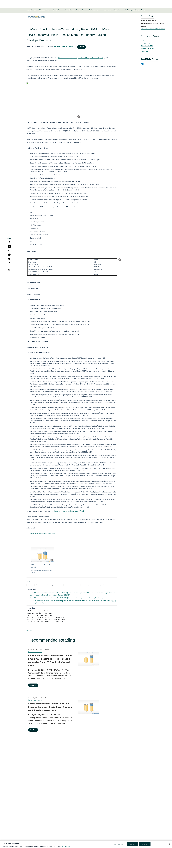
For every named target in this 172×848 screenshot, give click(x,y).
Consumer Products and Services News (37, 10)
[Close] (169, 844)
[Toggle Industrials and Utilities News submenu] (123, 10)
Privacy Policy (66, 846)
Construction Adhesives (72, 585)
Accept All (145, 844)
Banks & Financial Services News (75, 10)
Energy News (57, 10)
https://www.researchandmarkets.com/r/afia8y (69, 511)
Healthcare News (94, 10)
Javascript (144, 51)
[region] (86, 844)
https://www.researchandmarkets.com (153, 29)
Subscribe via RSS (147, 46)
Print (142, 40)
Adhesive (29, 585)
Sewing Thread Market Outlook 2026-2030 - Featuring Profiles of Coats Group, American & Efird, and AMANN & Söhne (50, 707)
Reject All (132, 844)
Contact (29, 630)
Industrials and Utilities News (112, 10)
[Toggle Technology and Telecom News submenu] (146, 10)
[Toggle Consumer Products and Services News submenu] (51, 10)
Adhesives (60, 585)
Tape (82, 585)
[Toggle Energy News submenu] (63, 10)
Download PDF (145, 43)
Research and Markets (63, 46)
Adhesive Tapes (50, 585)
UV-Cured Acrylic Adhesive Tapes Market (43, 533)
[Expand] (78, 116)
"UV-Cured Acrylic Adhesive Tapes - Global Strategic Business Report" (80, 58)
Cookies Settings (119, 844)
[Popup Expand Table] (119, 259)
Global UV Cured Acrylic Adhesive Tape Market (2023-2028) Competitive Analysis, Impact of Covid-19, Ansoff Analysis (67, 598)
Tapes (88, 585)
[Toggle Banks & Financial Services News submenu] (87, 10)
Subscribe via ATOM (147, 49)
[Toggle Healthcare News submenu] (101, 10)
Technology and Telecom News (135, 10)
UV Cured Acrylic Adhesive (100, 585)
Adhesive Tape (39, 585)
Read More (33, 685)
